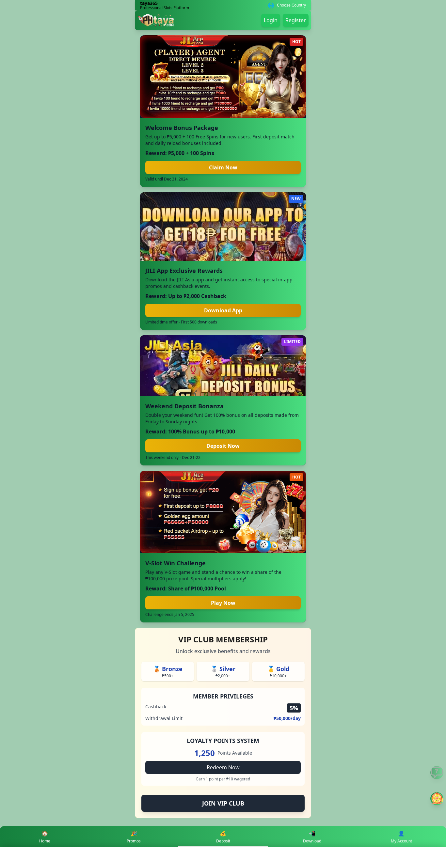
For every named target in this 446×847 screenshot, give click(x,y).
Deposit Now (223, 445)
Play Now (223, 602)
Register (295, 20)
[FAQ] (436, 772)
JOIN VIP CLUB (223, 803)
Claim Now (223, 167)
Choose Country (291, 5)
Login (271, 20)
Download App (223, 310)
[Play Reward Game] (436, 798)
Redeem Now (223, 767)
